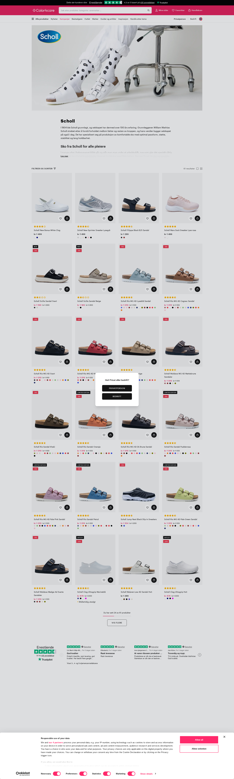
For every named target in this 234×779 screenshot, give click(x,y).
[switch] (83, 774)
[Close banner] (224, 737)
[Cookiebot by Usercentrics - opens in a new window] (23, 774)
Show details (146, 773)
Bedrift (117, 396)
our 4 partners (56, 742)
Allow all (199, 740)
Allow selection (199, 748)
